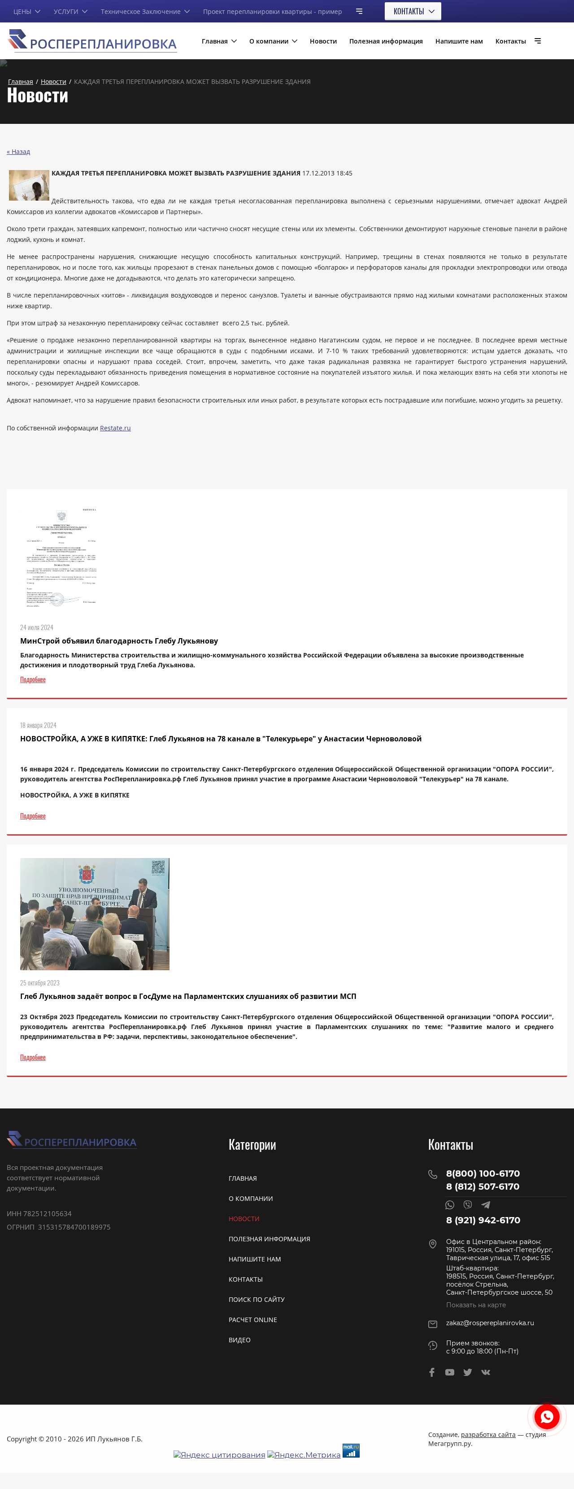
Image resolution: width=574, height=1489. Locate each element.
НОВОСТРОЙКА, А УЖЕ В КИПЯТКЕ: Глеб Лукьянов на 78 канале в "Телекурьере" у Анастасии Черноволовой (221, 739)
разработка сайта (488, 1434)
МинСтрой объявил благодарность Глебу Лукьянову (119, 641)
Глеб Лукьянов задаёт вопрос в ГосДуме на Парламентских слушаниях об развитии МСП (188, 996)
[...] (355, 11)
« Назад (18, 151)
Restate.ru (115, 428)
